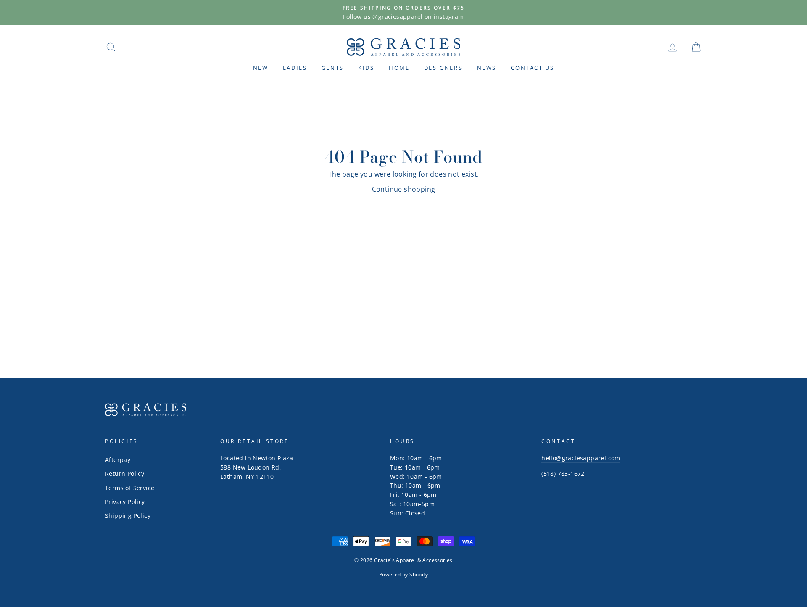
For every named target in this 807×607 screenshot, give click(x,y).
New (261, 67)
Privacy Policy (125, 502)
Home (399, 67)
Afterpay (117, 460)
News (486, 67)
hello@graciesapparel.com (580, 458)
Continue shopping (403, 189)
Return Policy (124, 474)
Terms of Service (129, 488)
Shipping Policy (127, 516)
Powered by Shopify (403, 574)
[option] (403, 12)
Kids (366, 67)
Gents (333, 67)
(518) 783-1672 (563, 474)
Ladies (295, 67)
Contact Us (532, 67)
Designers (443, 67)
